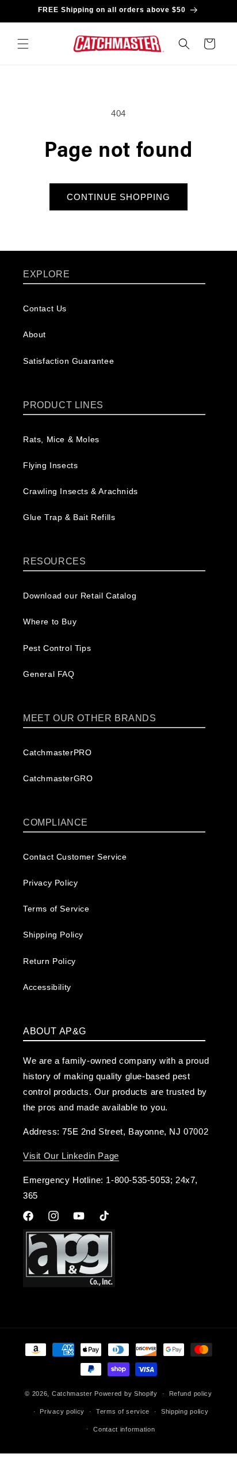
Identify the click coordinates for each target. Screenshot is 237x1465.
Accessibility (47, 987)
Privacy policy (62, 1411)
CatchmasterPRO (57, 752)
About (34, 334)
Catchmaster (72, 1393)
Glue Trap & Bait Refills (69, 517)
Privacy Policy (50, 882)
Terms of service (123, 1411)
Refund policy (190, 1393)
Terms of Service (56, 908)
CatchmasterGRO (58, 778)
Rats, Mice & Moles (61, 439)
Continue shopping (118, 197)
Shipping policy (185, 1411)
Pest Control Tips (57, 648)
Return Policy (49, 961)
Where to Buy (50, 621)
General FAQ (49, 674)
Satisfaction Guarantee (68, 361)
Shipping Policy (53, 934)
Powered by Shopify (126, 1393)
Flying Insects (50, 465)
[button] (23, 44)
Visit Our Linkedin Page (71, 1156)
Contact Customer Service (75, 856)
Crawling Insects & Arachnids (80, 491)
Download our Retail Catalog (79, 595)
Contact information (124, 1429)
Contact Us (45, 308)
